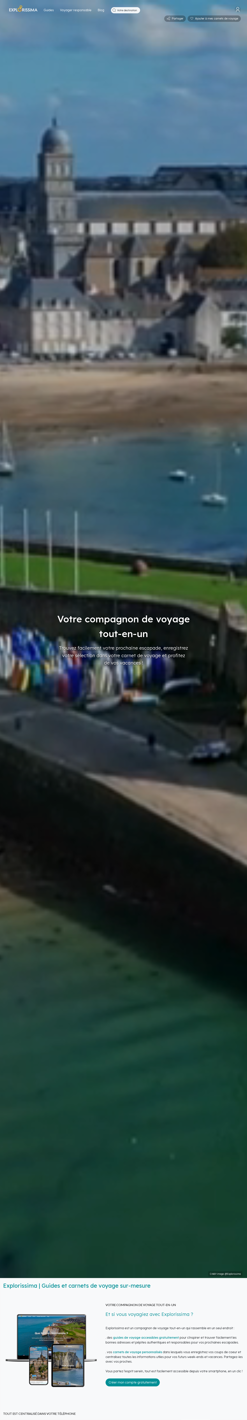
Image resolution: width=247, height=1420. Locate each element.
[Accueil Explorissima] (23, 10)
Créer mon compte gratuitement (133, 1382)
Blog (101, 10)
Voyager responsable (75, 10)
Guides (49, 10)
